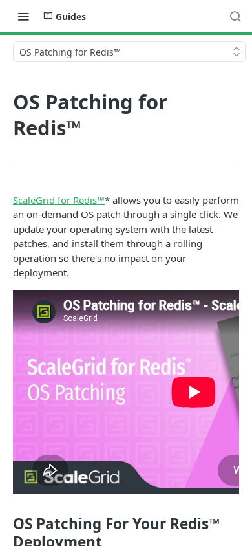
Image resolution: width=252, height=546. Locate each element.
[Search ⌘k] (235, 16)
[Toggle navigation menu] (23, 16)
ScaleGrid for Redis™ (59, 199)
